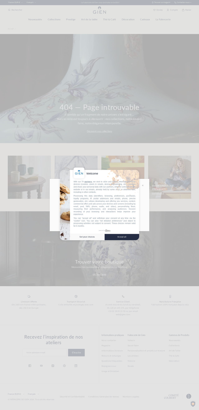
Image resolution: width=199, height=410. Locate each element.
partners (88, 182)
